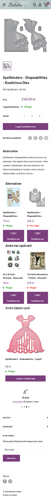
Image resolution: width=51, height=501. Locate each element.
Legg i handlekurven (25, 126)
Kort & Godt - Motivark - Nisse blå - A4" (13, 276)
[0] (46, 4)
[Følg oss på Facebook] (5, 481)
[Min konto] (40, 4)
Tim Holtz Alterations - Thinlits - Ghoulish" (37, 276)
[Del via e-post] (46, 138)
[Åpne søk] (34, 4)
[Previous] (6, 211)
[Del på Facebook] (30, 138)
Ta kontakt (17, 401)
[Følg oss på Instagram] (10, 481)
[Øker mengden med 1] (39, 116)
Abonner (11, 458)
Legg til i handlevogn (25, 378)
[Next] (44, 211)
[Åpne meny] (4, 5)
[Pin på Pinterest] (35, 138)
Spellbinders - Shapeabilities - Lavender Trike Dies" (13, 214)
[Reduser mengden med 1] (24, 116)
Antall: (6, 116)
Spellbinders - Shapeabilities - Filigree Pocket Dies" (37, 214)
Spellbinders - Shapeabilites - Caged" (23, 359)
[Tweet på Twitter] (41, 138)
